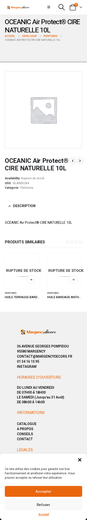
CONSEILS (25, 434)
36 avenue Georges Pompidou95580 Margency (43, 349)
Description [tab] (24, 206)
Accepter (43, 491)
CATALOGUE (26, 423)
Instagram (26, 366)
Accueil (43, 514)
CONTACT (25, 439)
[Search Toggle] (61, 7)
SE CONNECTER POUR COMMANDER (31, 279)
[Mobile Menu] (48, 7)
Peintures (27, 188)
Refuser (43, 504)
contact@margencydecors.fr (44, 356)
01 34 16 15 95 (28, 361)
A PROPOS (25, 429)
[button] (79, 459)
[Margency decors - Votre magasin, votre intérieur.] (18, 7)
